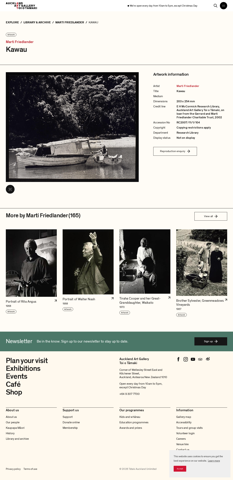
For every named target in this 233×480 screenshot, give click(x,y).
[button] (31, 273)
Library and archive (17, 439)
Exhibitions (23, 368)
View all (208, 216)
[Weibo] (207, 359)
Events (16, 376)
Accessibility (183, 422)
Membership (70, 428)
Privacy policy (13, 469)
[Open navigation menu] (223, 5)
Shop (14, 392)
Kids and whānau (129, 417)
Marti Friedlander (19, 42)
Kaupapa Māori (15, 428)
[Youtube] (193, 359)
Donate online (71, 422)
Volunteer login (185, 433)
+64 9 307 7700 (129, 394)
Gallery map (183, 417)
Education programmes (133, 422)
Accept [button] (180, 468)
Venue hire (182, 444)
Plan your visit (27, 361)
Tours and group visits (189, 428)
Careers (181, 439)
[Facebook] (178, 359)
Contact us (182, 450)
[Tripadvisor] (200, 359)
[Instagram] (185, 359)
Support (68, 417)
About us (11, 417)
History (10, 433)
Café (13, 384)
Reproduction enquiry (172, 151)
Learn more (214, 460)
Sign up (208, 341)
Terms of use (30, 469)
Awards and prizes (130, 428)
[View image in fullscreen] (10, 189)
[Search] (215, 5)
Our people (13, 422)
